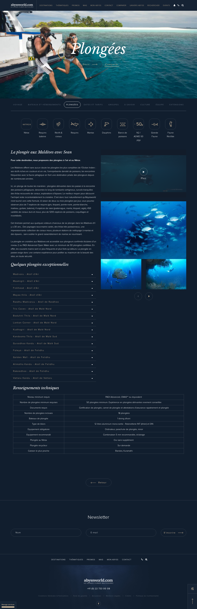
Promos (76, 5)
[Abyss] (23, 5)
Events (166, 5)
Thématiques (62, 5)
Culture (145, 105)
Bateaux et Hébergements (44, 105)
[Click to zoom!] (121, 274)
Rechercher (153, 5)
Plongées (72, 105)
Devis (87, 64)
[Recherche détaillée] (192, 588)
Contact (109, 5)
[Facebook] (98, 603)
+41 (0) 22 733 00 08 (98, 589)
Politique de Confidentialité (147, 596)
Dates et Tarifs (93, 105)
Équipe (160, 105)
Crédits (128, 596)
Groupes (113, 105)
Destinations (46, 5)
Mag (85, 5)
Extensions (176, 105)
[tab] (53, 274)
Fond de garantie (80, 596)
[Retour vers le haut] (192, 601)
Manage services (8, 604)
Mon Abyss (95, 5)
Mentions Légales (113, 596)
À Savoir (129, 105)
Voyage (17, 105)
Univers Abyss (137, 5)
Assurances (96, 596)
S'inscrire (170, 533)
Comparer (121, 5)
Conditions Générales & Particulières (53, 596)
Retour (102, 483)
